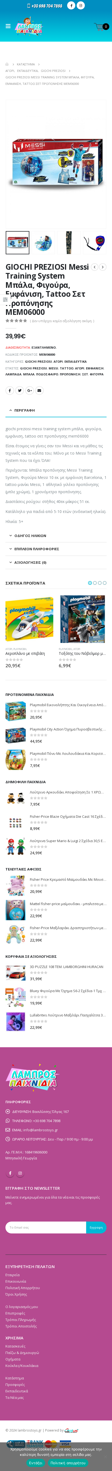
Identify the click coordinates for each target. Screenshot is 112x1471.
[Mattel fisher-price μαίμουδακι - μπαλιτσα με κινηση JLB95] (15, 910)
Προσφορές (15, 1384)
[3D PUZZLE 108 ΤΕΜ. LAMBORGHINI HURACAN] (15, 973)
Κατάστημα (14, 1378)
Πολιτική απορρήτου (68, 1463)
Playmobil (12, 649)
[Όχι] (105, 1456)
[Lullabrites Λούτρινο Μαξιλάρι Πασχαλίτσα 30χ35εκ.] (15, 1022)
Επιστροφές (15, 1313)
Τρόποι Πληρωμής (20, 1319)
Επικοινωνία (15, 1281)
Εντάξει (35, 1463)
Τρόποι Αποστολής (21, 1326)
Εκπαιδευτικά (75, 361)
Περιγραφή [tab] (24, 410)
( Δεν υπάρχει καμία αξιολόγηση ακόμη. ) (62, 321)
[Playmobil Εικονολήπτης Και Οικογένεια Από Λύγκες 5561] (15, 711)
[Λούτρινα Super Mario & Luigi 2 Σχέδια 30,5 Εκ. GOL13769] (15, 847)
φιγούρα (97, 374)
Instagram (20, 1173)
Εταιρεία (12, 1274)
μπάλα (29, 374)
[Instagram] (81, 5)
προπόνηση (70, 374)
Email (39, 390)
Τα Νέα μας (14, 1397)
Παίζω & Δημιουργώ (22, 1352)
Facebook (9, 390)
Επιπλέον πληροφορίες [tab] (36, 548)
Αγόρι (58, 361)
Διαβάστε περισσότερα (44, 604)
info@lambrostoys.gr (40, 1130)
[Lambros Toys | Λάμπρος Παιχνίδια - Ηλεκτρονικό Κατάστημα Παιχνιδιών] (29, 26)
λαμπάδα (13, 374)
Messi (53, 368)
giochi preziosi (33, 368)
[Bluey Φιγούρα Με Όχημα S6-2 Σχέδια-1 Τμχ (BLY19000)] (15, 997)
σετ (85, 374)
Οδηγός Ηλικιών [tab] (30, 535)
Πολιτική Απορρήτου (22, 1287)
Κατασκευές (15, 1346)
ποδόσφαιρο (47, 374)
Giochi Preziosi (38, 361)
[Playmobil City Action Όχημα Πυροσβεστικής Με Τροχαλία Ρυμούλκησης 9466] (15, 735)
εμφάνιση (95, 368)
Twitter (19, 390)
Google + (29, 390)
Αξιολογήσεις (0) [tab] (30, 562)
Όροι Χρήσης (16, 1294)
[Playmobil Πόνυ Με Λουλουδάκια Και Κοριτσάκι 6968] (15, 760)
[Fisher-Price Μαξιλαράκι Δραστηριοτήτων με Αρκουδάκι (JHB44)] (15, 934)
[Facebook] (71, 5)
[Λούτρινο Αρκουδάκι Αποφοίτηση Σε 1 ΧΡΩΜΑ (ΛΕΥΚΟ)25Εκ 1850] (15, 798)
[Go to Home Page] (7, 64)
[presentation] (12, 164)
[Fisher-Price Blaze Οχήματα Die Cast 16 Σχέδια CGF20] (15, 823)
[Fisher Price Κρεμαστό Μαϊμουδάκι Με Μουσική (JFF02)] (15, 886)
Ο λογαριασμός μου (21, 1306)
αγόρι (79, 368)
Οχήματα (12, 1359)
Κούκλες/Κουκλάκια (21, 1365)
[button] (90, 583)
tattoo (66, 368)
